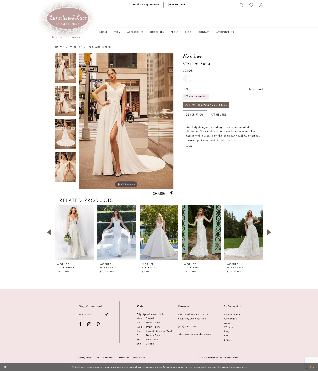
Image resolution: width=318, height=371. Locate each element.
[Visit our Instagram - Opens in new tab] (89, 324)
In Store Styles (99, 47)
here (243, 367)
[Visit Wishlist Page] (251, 5)
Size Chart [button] (256, 89)
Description (195, 114)
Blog (226, 331)
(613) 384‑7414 (187, 326)
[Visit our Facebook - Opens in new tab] (80, 324)
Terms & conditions (104, 357)
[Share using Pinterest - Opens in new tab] (172, 193)
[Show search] (241, 5)
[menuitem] (146, 4)
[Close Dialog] (5, 367)
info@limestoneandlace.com (194, 334)
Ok (312, 367)
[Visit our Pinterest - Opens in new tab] (98, 324)
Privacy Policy (84, 357)
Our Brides (230, 318)
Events (228, 339)
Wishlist (228, 327)
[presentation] (74, 232)
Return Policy (139, 357)
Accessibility (123, 357)
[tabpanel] (65, 69)
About (227, 322)
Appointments (232, 314)
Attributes (219, 114)
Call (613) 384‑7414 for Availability (206, 105)
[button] (261, 5)
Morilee (76, 47)
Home (59, 47)
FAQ (226, 335)
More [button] (189, 146)
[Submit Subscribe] (106, 314)
